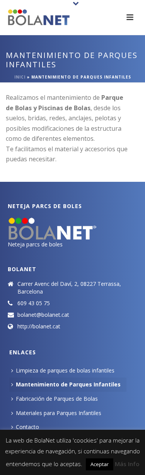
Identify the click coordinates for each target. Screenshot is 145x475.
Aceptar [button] (99, 464)
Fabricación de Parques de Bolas (57, 398)
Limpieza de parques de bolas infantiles (65, 370)
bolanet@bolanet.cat (43, 314)
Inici (20, 77)
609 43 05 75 (33, 303)
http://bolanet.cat (38, 326)
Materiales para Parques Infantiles (58, 413)
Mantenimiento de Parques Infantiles (68, 384)
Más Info (127, 464)
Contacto (27, 427)
